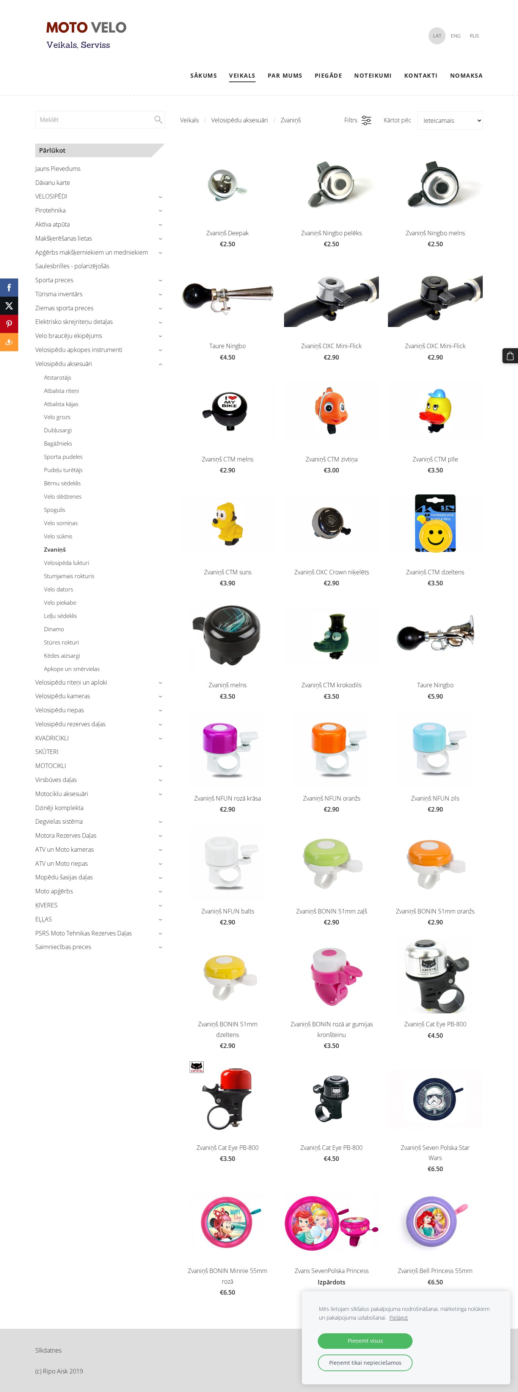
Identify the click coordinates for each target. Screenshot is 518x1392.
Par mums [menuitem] (285, 75)
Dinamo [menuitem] (54, 629)
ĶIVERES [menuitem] (46, 905)
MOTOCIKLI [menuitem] (50, 766)
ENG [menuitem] (455, 35)
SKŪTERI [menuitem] (46, 752)
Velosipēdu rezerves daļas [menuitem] (70, 724)
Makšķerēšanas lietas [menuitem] (63, 238)
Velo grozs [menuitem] (57, 417)
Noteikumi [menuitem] (373, 75)
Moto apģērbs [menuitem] (54, 891)
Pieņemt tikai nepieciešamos (365, 1362)
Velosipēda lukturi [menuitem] (66, 562)
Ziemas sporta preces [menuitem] (64, 308)
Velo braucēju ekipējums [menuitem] (68, 336)
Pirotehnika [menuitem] (50, 210)
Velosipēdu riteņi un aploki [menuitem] (71, 682)
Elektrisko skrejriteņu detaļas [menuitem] (74, 322)
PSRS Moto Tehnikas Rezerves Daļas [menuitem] (83, 933)
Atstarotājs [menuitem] (57, 377)
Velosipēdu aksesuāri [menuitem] (63, 364)
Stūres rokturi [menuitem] (61, 642)
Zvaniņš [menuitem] (55, 549)
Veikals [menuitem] (242, 75)
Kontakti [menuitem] (421, 75)
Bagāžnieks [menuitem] (58, 443)
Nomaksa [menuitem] (466, 75)
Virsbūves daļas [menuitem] (56, 780)
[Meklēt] (158, 119)
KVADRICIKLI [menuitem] (52, 738)
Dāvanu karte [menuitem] (52, 182)
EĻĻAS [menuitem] (43, 919)
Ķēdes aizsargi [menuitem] (62, 655)
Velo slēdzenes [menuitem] (63, 496)
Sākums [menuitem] (203, 75)
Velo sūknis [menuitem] (58, 536)
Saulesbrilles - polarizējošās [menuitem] (72, 266)
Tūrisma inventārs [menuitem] (58, 294)
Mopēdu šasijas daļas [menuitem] (64, 877)
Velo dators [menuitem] (58, 589)
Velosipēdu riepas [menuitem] (59, 710)
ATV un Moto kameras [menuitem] (64, 849)
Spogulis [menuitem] (54, 509)
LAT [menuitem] (437, 35)
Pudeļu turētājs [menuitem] (63, 470)
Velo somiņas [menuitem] (61, 523)
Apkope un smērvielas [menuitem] (72, 669)
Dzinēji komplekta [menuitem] (59, 808)
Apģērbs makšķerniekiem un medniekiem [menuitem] (91, 252)
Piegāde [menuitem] (328, 75)
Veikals (189, 120)
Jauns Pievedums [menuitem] (57, 168)
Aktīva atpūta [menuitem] (52, 224)
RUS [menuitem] (474, 35)
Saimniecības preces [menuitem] (63, 947)
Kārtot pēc (397, 120)
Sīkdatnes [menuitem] (48, 1350)
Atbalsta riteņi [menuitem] (61, 390)
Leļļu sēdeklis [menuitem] (60, 615)
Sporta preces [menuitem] (54, 280)
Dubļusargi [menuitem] (58, 430)
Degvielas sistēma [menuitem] (59, 821)
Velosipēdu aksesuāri (239, 120)
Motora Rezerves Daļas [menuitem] (65, 835)
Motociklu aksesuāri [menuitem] (61, 794)
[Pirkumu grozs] (510, 356)
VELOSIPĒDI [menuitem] (51, 196)
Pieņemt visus (365, 1340)
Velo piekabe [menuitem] (60, 602)
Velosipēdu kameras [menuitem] (62, 696)
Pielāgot (398, 1317)
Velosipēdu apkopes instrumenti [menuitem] (78, 350)
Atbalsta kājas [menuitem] (61, 404)
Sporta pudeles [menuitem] (63, 456)
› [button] (161, 197)
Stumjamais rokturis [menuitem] (69, 576)
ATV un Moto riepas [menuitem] (61, 863)
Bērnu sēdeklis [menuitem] (62, 483)
